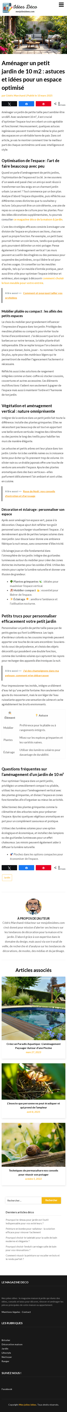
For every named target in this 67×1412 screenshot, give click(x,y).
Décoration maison (12, 1344)
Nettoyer (7, 1357)
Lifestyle (6, 1352)
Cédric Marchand (15, 95)
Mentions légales (11, 1312)
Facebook (7, 1389)
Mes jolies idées (27, 1404)
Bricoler (6, 1340)
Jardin (7, 877)
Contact (26, 1312)
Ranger (5, 1361)
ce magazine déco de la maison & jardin (37, 219)
